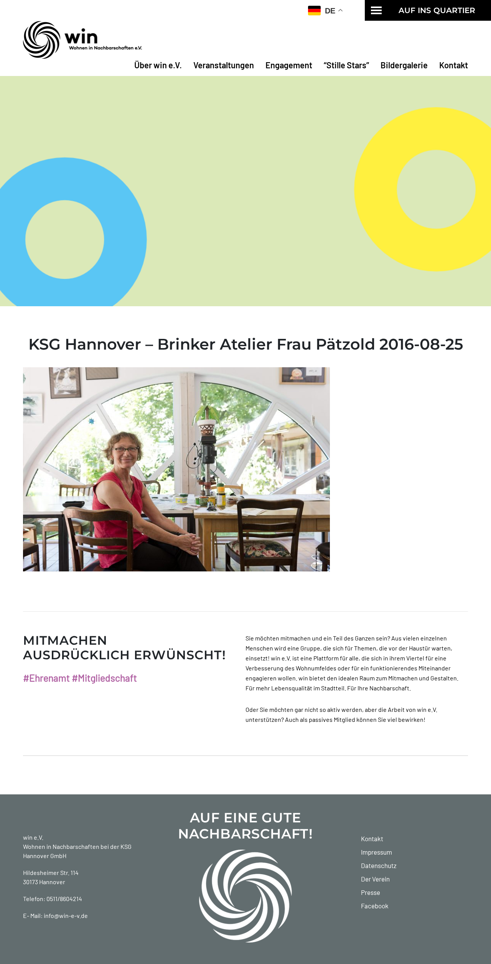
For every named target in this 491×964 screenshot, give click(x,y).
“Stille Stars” (346, 65)
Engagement (288, 65)
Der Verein (375, 879)
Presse (370, 892)
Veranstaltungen (223, 65)
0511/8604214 (64, 898)
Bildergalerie (404, 65)
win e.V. (33, 837)
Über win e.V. (158, 65)
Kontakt (453, 65)
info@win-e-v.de (66, 915)
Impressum (376, 852)
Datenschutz (379, 865)
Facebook (375, 906)
